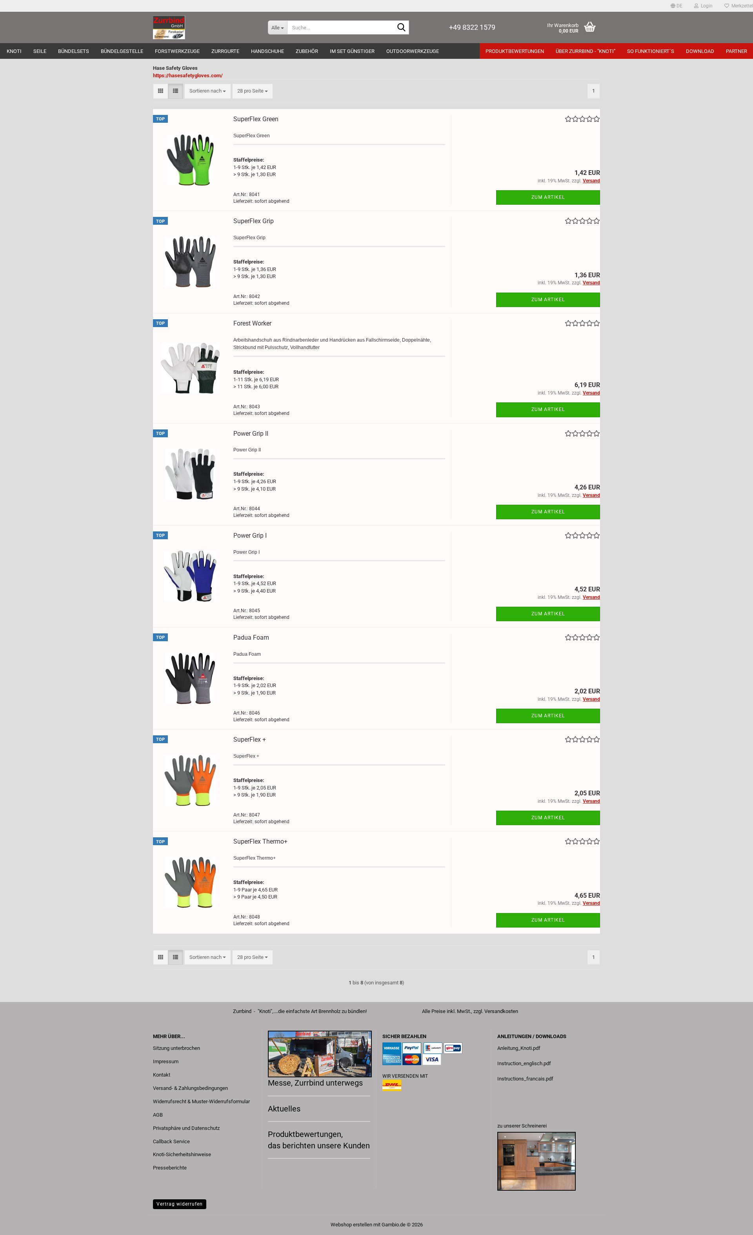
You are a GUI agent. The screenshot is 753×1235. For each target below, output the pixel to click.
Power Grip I (250, 535)
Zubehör (307, 51)
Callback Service (171, 1141)
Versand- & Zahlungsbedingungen (190, 1088)
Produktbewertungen (515, 51)
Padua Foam (251, 637)
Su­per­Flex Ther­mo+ (260, 841)
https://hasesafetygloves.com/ (188, 75)
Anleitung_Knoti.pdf (518, 1048)
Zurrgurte (225, 51)
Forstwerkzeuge (177, 51)
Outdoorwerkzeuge (412, 51)
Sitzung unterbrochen (176, 1048)
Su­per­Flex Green (255, 119)
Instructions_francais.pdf (525, 1079)
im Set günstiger (352, 51)
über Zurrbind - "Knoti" (585, 51)
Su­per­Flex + (249, 739)
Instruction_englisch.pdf (524, 1063)
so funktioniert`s (650, 51)
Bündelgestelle (122, 51)
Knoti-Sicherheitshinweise (182, 1154)
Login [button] (705, 6)
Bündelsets (73, 51)
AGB (158, 1115)
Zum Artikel (548, 197)
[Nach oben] (731, 1223)
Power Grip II (250, 433)
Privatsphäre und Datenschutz (186, 1128)
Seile (39, 51)
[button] (676, 6)
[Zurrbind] (204, 27)
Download (700, 51)
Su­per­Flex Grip (253, 221)
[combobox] (207, 91)
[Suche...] (401, 28)
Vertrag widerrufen (179, 1204)
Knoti (14, 51)
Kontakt (161, 1075)
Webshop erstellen (351, 1225)
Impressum (165, 1061)
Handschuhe (267, 51)
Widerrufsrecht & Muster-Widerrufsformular (201, 1101)
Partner (736, 51)
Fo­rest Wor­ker (252, 323)
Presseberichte (170, 1168)
